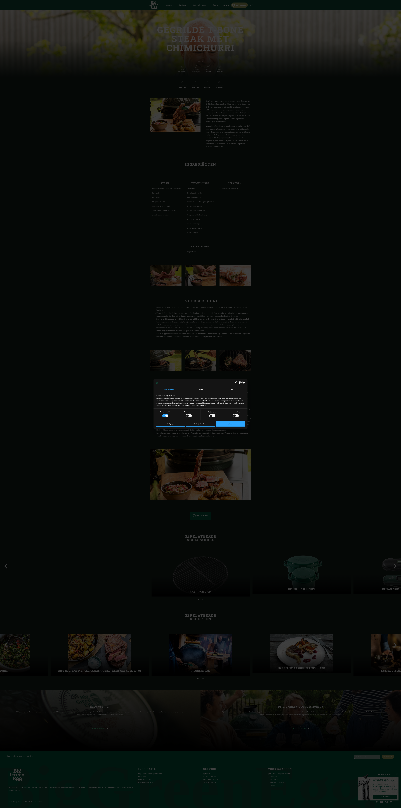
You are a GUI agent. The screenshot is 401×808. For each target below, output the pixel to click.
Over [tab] (232, 389)
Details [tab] (200, 389)
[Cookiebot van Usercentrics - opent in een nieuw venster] (236, 382)
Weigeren (170, 424)
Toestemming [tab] (169, 389)
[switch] (189, 415)
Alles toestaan (231, 424)
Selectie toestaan (200, 424)
